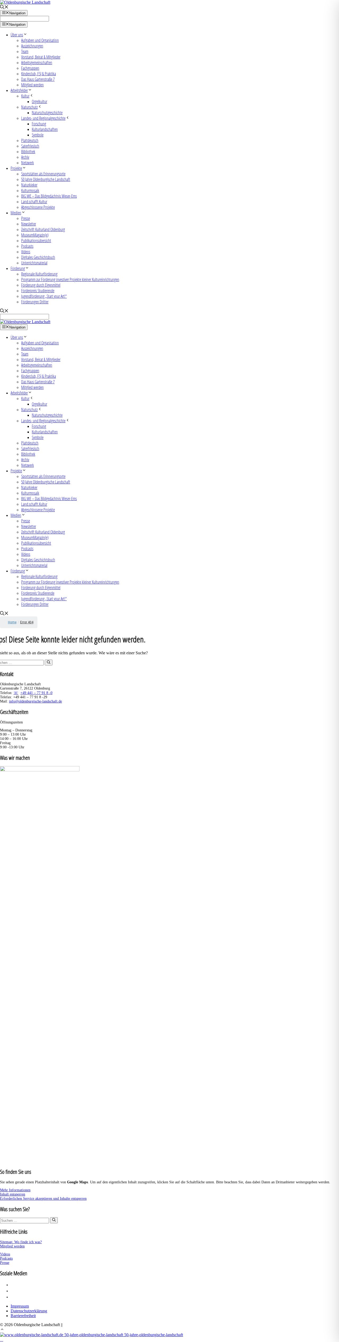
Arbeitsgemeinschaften (36, 62)
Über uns (17, 34)
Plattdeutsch (29, 140)
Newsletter (28, 223)
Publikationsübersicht (36, 240)
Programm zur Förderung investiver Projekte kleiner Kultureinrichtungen (70, 279)
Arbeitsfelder (19, 90)
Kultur (25, 96)
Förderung (18, 268)
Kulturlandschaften (45, 129)
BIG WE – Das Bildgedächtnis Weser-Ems (49, 196)
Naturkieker (29, 185)
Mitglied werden (32, 84)
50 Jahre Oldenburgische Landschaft (45, 179)
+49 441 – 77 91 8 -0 (36, 693)
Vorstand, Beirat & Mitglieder (40, 57)
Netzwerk (27, 162)
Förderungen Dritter (34, 301)
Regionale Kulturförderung (39, 274)
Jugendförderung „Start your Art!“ (44, 296)
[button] (2, 1330)
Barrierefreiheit (23, 1315)
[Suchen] (48, 662)
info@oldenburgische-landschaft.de (35, 701)
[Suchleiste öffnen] (4, 7)
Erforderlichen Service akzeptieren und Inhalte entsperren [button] (43, 1199)
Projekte (16, 168)
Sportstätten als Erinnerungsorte (43, 173)
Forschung (39, 123)
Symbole (37, 134)
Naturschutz (29, 107)
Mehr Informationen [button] (15, 1190)
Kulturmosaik (30, 190)
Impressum (20, 1306)
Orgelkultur (39, 101)
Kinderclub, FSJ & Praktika (38, 73)
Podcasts (27, 246)
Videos (25, 251)
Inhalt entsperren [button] (12, 1194)
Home (12, 622)
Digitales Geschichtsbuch (38, 257)
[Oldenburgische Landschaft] (25, 321)
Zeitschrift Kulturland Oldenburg (43, 229)
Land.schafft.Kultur (34, 201)
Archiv (25, 157)
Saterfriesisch (30, 146)
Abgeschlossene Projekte (38, 207)
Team (24, 51)
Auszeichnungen (32, 45)
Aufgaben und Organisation (40, 40)
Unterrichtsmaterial (34, 262)
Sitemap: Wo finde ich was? (21, 1242)
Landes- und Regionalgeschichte (43, 118)
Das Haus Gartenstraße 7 (38, 79)
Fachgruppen (30, 68)
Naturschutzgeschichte (47, 112)
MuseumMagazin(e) (34, 235)
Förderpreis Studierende (37, 290)
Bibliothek (28, 151)
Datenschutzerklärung (29, 1311)
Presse (25, 218)
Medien (16, 212)
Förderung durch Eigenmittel (40, 285)
